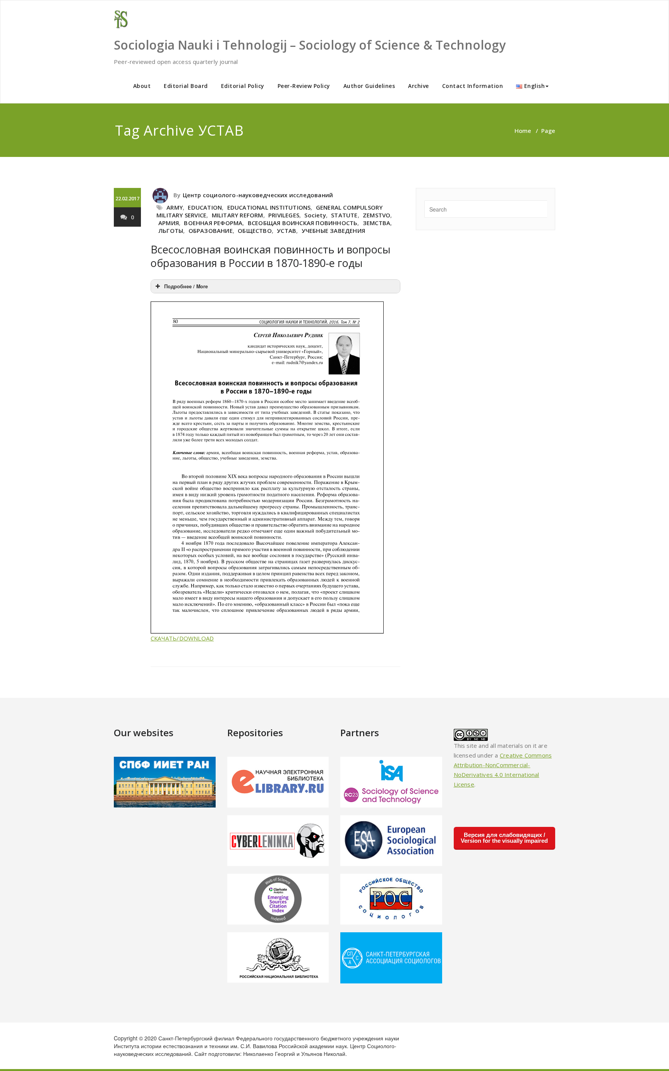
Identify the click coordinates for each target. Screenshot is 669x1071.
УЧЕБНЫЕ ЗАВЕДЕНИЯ (333, 230)
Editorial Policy (242, 86)
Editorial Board (186, 86)
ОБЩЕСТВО (255, 230)
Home (523, 130)
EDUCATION (205, 207)
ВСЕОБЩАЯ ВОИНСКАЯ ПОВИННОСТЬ (303, 223)
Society (315, 215)
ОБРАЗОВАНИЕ (211, 230)
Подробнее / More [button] (186, 286)
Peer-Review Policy (304, 86)
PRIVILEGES (283, 215)
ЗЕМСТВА (376, 223)
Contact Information (472, 86)
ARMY (174, 207)
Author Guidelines (369, 86)
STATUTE (344, 215)
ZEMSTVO (376, 215)
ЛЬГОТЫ (170, 230)
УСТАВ (286, 230)
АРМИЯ (168, 223)
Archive (418, 86)
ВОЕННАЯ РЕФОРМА (213, 223)
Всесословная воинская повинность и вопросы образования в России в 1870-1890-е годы (271, 256)
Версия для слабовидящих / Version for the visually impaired (504, 838)
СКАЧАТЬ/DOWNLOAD (182, 638)
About (142, 86)
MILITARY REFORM (237, 215)
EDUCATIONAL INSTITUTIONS (269, 207)
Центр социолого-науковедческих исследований (258, 195)
